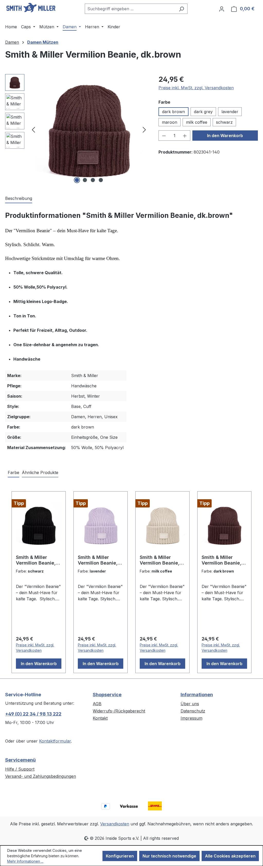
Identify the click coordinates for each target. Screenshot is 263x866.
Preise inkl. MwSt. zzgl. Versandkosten (196, 87)
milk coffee (196, 122)
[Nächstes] (144, 129)
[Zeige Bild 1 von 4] (77, 180)
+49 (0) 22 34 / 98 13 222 (33, 714)
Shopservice (107, 694)
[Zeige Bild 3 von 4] (93, 180)
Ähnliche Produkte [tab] (40, 472)
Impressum (191, 718)
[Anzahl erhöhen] (185, 135)
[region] (76, 129)
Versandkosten (114, 823)
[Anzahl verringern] (163, 135)
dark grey (203, 111)
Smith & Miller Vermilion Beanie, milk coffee (160, 560)
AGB (97, 703)
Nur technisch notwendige (169, 856)
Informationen (197, 694)
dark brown (173, 111)
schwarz (224, 122)
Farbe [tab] (13, 472)
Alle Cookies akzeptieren (230, 856)
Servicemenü (20, 760)
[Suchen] (181, 9)
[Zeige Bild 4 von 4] (101, 180)
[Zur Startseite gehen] (31, 7)
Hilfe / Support (19, 769)
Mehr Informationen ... (25, 861)
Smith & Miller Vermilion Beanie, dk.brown (221, 560)
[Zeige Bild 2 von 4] (85, 180)
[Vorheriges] (33, 129)
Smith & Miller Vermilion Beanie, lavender (98, 560)
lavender (229, 111)
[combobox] (130, 9)
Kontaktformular (55, 741)
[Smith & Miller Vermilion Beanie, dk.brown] (89, 129)
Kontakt (100, 718)
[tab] (18, 198)
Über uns (190, 703)
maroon (169, 122)
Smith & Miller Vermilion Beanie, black (36, 560)
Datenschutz (193, 710)
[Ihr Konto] (221, 9)
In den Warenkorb (225, 135)
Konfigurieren (120, 856)
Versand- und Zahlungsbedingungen (40, 776)
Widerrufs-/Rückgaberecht (119, 710)
